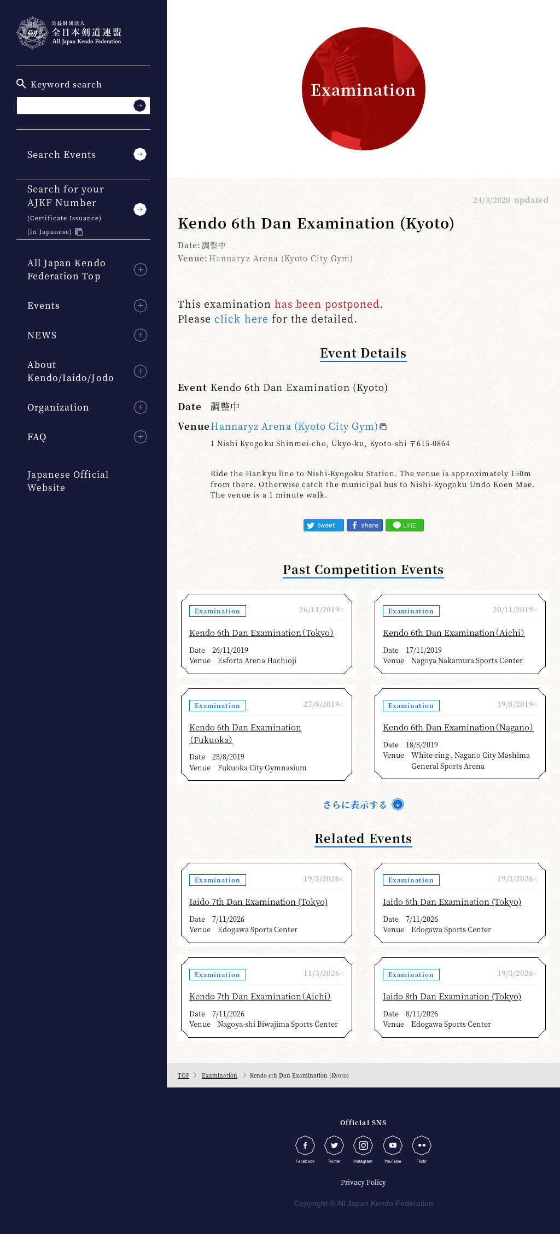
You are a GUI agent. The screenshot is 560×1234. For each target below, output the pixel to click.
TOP (183, 1075)
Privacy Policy (363, 1181)
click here (241, 318)
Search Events (61, 154)
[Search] (139, 105)
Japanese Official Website (68, 481)
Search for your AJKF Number (65, 209)
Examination (219, 1075)
